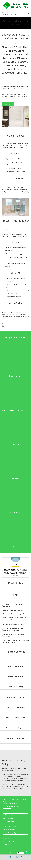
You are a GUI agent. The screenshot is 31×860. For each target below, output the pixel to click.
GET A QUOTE (8, 104)
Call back (6, 810)
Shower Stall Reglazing (17, 24)
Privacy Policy (15, 853)
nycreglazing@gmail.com (14, 806)
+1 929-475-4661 (12, 804)
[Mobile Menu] (28, 13)
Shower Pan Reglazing (15, 697)
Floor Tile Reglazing (15, 687)
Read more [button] (15, 575)
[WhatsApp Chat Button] (27, 852)
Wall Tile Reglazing (15, 676)
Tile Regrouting (7, 844)
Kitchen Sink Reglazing (15, 738)
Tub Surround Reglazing (15, 707)
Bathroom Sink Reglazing (15, 728)
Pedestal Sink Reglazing (15, 717)
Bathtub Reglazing (15, 666)
